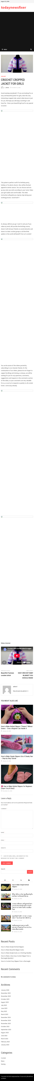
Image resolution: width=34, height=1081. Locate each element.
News (2, 1061)
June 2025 (4, 1008)
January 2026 (5, 990)
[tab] (5, 880)
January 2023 (5, 1045)
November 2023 (6, 1023)
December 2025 (6, 993)
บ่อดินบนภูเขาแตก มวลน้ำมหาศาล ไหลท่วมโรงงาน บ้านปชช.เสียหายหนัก (21, 927)
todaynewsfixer (13, 7)
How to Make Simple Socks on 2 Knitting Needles (16, 953)
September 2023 (6, 1029)
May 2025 (4, 1011)
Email (3, 840)
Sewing (3, 1064)
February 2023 (5, 1042)
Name (3, 832)
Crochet (3, 76)
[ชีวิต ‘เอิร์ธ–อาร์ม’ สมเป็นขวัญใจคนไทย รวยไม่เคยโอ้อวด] (6, 894)
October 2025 (5, 999)
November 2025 (6, 996)
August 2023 (5, 1032)
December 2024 (6, 1017)
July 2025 (4, 1005)
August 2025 (5, 1002)
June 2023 (4, 1036)
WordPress (30, 1076)
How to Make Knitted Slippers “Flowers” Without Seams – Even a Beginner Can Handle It (16, 727)
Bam (4, 1078)
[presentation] (5, 880)
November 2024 (6, 1020)
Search (3, 869)
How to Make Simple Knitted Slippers (12, 947)
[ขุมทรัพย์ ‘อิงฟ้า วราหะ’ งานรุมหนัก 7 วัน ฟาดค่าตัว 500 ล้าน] (6, 916)
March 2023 (4, 1039)
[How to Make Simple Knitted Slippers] (6, 885)
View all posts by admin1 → (20, 691)
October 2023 (5, 1026)
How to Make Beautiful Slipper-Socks (12, 950)
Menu (5, 49)
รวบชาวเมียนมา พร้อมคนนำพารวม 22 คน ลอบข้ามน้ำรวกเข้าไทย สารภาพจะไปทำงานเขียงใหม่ (22, 906)
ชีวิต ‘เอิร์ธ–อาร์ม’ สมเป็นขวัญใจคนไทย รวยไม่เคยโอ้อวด (22, 895)
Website (3, 848)
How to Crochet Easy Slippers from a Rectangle (15, 961)
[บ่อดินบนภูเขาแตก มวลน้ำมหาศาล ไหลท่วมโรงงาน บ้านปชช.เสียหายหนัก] (6, 926)
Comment (4, 808)
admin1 (7, 87)
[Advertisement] (17, 30)
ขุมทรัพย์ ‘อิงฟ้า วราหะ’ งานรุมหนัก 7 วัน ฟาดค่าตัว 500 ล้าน (22, 917)
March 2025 (4, 1014)
